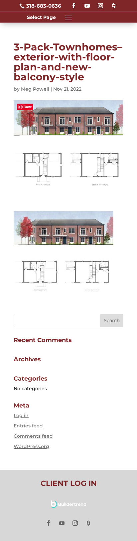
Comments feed (33, 436)
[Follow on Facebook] (73, 2)
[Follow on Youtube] (87, 2)
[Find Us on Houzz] (113, 2)
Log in (21, 415)
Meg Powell (35, 89)
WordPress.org (31, 446)
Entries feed (28, 426)
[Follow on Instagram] (100, 2)
